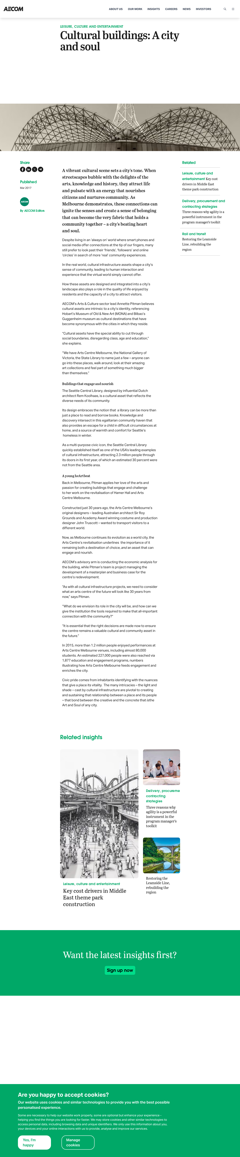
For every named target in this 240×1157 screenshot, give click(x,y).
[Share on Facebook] (22, 169)
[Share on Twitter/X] (34, 169)
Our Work (135, 9)
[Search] (225, 9)
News (187, 9)
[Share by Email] (40, 169)
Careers (171, 9)
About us (116, 9)
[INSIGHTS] (27, 8)
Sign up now (120, 970)
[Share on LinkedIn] (28, 169)
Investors (203, 9)
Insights (153, 9)
